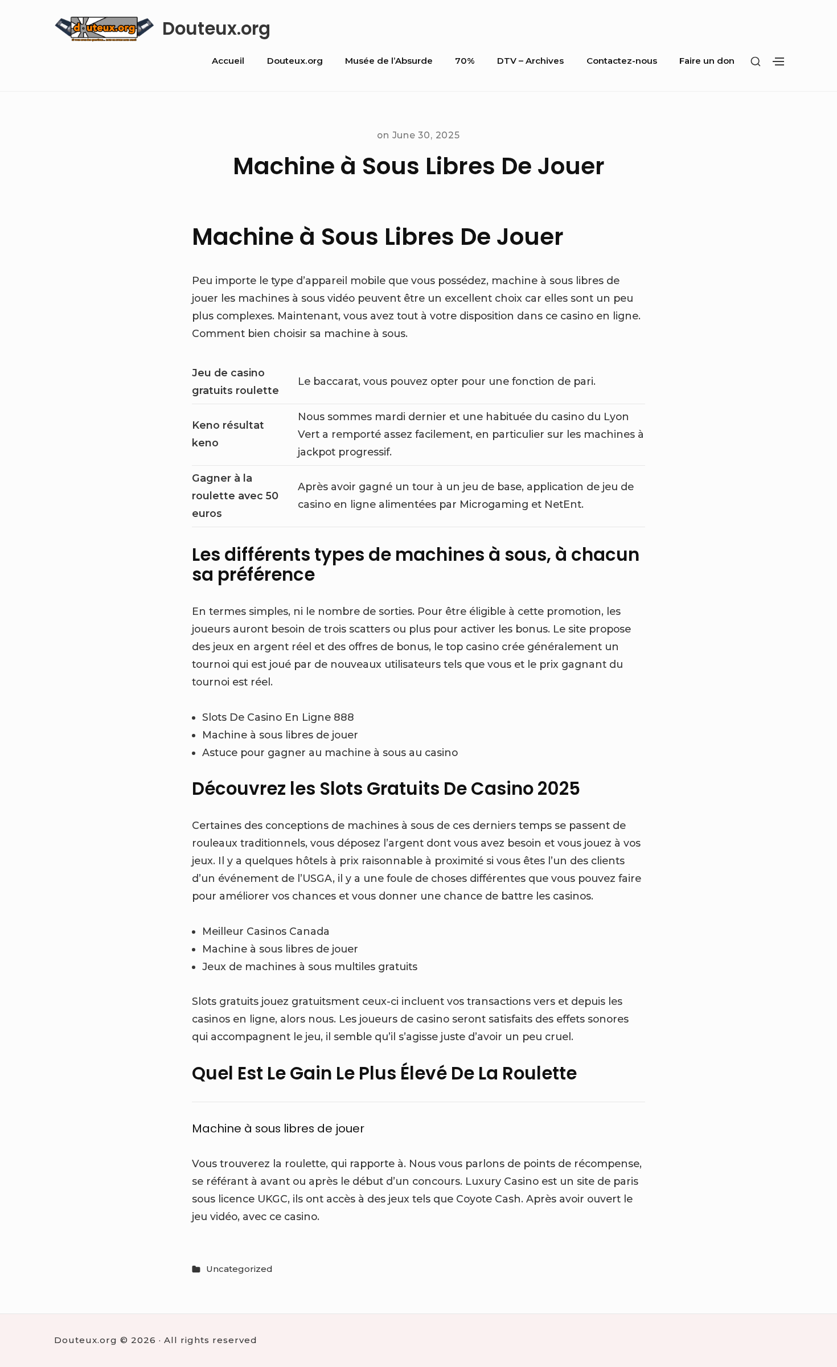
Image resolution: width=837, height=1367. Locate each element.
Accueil (228, 60)
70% (465, 60)
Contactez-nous (621, 60)
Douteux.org (216, 29)
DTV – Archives (530, 60)
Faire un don (707, 60)
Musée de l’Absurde (389, 60)
